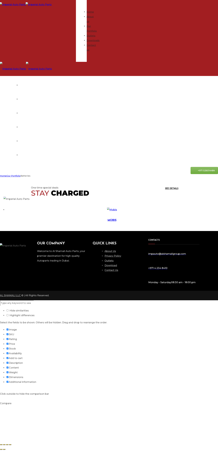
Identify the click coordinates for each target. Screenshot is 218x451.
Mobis (112, 220)
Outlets (109, 260)
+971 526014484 (206, 170)
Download (111, 265)
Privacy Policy (113, 255)
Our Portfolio (13, 176)
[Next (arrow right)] (4, 449)
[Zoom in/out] (10, 444)
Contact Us (111, 270)
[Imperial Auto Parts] (26, 68)
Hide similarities (19, 310)
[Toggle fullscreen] (7, 444)
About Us (110, 251)
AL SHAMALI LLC (10, 295)
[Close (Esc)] (1, 444)
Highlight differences (22, 315)
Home (3, 176)
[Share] (4, 444)
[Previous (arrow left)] (1, 449)
